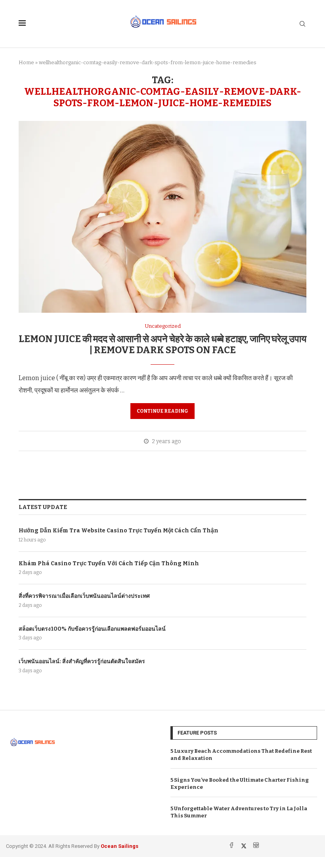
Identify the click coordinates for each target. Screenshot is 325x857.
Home (26, 62)
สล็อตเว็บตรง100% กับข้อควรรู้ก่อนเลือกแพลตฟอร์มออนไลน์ (92, 629)
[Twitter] (244, 845)
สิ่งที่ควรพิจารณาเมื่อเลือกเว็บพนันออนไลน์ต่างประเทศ (84, 596)
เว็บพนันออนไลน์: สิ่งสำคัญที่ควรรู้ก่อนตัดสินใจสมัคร (82, 661)
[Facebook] (232, 845)
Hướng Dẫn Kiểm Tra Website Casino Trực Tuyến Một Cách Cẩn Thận (118, 530)
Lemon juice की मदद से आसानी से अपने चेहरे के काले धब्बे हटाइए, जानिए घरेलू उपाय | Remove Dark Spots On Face (162, 344)
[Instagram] (256, 845)
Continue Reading (162, 411)
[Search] (302, 24)
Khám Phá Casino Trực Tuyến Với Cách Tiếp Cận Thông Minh (109, 563)
